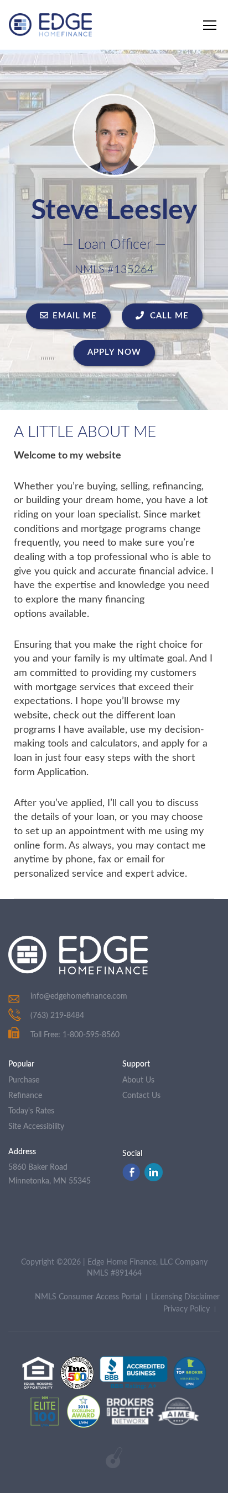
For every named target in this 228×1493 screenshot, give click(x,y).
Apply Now (114, 352)
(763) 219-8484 (57, 1016)
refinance (25, 1096)
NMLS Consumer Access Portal (88, 1297)
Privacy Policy (186, 1309)
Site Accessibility (36, 1127)
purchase (23, 1080)
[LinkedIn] (153, 1178)
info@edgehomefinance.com (78, 996)
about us (138, 1080)
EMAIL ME (75, 316)
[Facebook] (131, 1178)
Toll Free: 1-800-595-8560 (75, 1035)
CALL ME (168, 316)
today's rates (31, 1111)
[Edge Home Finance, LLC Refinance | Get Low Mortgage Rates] (78, 955)
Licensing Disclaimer (185, 1297)
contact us (141, 1096)
